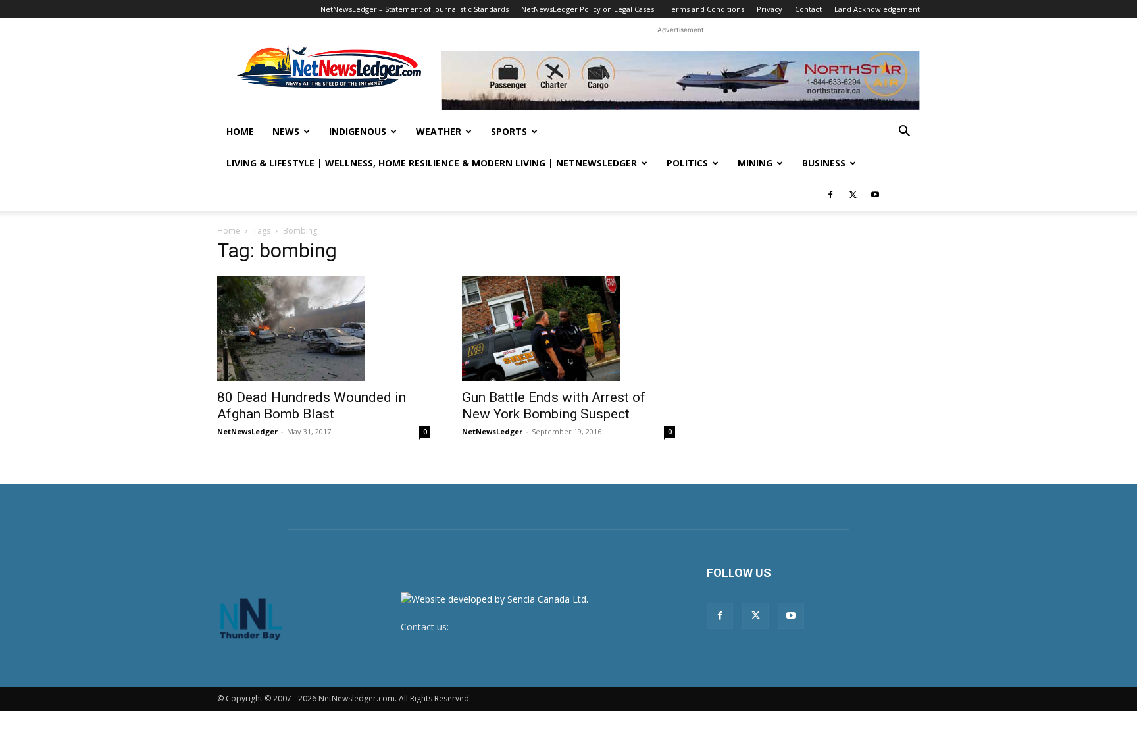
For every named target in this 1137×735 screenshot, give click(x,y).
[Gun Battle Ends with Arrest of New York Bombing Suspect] (568, 328)
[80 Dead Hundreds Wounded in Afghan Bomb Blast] (323, 328)
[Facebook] (830, 195)
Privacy (769, 9)
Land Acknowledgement (877, 9)
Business (824, 163)
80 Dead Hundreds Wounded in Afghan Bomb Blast (311, 406)
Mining (755, 163)
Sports (509, 131)
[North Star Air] (680, 80)
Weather (438, 131)
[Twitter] (853, 195)
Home (240, 131)
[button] (904, 132)
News (285, 131)
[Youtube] (875, 195)
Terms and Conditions (705, 9)
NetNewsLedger (247, 431)
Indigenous (357, 131)
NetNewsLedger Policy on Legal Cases (587, 9)
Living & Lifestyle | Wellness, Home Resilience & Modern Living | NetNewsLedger (431, 163)
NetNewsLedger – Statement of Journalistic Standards (414, 9)
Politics (687, 163)
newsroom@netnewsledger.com (520, 627)
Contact (808, 9)
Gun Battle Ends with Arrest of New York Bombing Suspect (553, 406)
